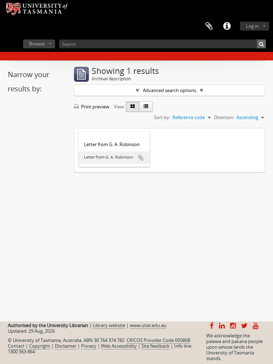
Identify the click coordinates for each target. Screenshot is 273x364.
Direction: (224, 117)
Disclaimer (65, 346)
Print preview (94, 106)
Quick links (227, 26)
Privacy (88, 346)
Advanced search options (169, 90)
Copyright (39, 346)
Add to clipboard (140, 157)
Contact (16, 346)
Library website (109, 325)
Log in (252, 26)
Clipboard (209, 26)
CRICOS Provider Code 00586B (158, 340)
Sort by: (162, 117)
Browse (37, 44)
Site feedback (155, 346)
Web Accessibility (119, 346)
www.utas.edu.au (148, 325)
